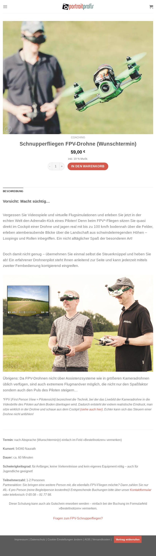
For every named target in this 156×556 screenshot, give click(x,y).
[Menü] (5, 6)
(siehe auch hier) (91, 409)
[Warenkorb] (151, 6)
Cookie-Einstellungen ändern (65, 539)
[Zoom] (8, 129)
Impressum (21, 539)
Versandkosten (101, 539)
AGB (87, 539)
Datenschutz (37, 539)
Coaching (78, 137)
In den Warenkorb (87, 166)
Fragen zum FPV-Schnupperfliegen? (78, 518)
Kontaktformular (140, 490)
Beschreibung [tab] (13, 191)
